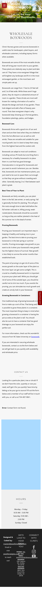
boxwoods (35, 337)
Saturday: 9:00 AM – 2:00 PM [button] (21, 517)
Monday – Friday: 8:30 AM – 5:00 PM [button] (21, 511)
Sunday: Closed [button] (21, 523)
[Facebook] (34, 547)
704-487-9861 (21, 553)
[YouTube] (34, 556)
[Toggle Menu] (4, 5)
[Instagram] (34, 552)
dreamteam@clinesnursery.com (27, 557)
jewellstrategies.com (11, 554)
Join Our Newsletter (40, 298)
